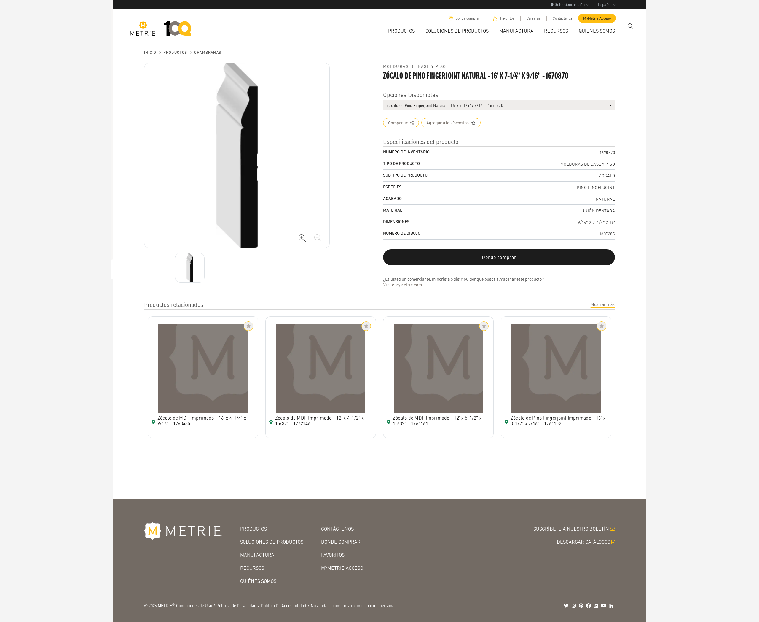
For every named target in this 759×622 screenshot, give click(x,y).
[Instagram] (574, 605)
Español (605, 4)
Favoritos (507, 18)
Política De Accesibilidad (283, 605)
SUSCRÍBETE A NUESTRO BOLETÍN (571, 529)
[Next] (190, 268)
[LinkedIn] (596, 605)
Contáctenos (562, 18)
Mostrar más (603, 304)
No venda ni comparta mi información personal (353, 605)
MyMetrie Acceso (597, 18)
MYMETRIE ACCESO (342, 568)
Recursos (252, 568)
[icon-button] (302, 238)
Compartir (398, 122)
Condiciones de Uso (194, 605)
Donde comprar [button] (499, 257)
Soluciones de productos (271, 542)
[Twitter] (566, 605)
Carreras (533, 18)
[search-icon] (630, 26)
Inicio (150, 52)
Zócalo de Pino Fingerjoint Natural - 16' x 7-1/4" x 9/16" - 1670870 (445, 105)
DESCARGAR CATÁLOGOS (583, 542)
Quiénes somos (258, 581)
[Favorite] (248, 326)
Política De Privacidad (236, 605)
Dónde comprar (341, 542)
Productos (175, 52)
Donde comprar (467, 18)
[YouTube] (603, 605)
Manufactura (257, 555)
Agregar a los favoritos (447, 122)
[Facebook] (588, 605)
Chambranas (207, 52)
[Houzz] (611, 605)
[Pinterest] (581, 605)
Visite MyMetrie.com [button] (402, 284)
